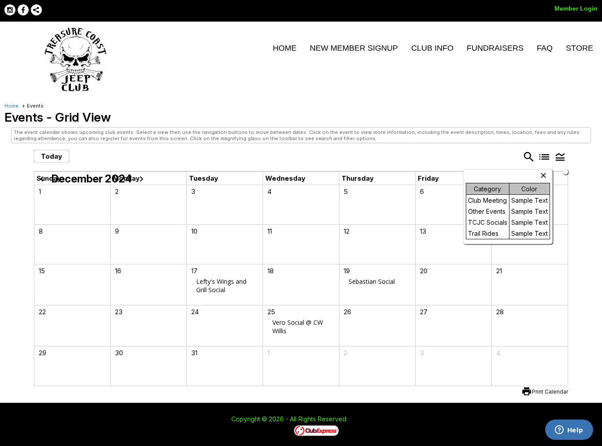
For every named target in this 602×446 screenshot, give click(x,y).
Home (285, 48)
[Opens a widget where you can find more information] (569, 431)
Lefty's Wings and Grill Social (221, 285)
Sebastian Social (372, 281)
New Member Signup (354, 48)
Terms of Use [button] (373, 419)
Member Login (576, 8)
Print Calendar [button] (550, 391)
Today (51, 156)
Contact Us (207, 419)
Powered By (279, 430)
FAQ (545, 48)
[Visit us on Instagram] (9, 9)
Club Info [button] (432, 48)
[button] (560, 157)
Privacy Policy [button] (416, 419)
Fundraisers (495, 48)
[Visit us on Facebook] (23, 9)
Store (579, 48)
